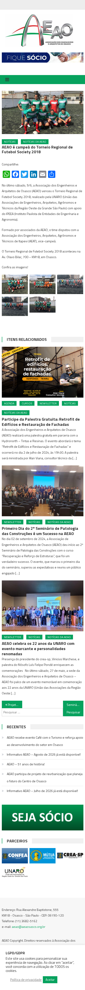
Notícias (10, 141)
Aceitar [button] (50, 979)
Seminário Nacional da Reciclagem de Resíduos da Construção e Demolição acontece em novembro (75, 704)
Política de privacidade (26, 980)
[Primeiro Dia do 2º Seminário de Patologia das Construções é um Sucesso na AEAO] (42, 490)
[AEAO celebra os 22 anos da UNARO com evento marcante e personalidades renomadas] (42, 605)
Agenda (9, 403)
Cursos (27, 403)
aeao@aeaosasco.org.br (28, 926)
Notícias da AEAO (34, 141)
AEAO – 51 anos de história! (26, 764)
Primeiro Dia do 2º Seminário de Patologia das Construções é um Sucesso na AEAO (40, 531)
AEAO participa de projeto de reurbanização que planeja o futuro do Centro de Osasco (45, 777)
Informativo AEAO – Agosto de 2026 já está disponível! (44, 754)
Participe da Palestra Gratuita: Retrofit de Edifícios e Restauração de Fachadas (41, 421)
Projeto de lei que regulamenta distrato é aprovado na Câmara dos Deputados (15, 704)
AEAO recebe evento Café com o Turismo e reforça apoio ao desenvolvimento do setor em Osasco (45, 741)
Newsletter (48, 403)
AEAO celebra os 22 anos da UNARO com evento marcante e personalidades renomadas (38, 648)
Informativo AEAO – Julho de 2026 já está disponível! (42, 790)
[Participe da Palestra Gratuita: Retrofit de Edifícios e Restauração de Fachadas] (42, 372)
